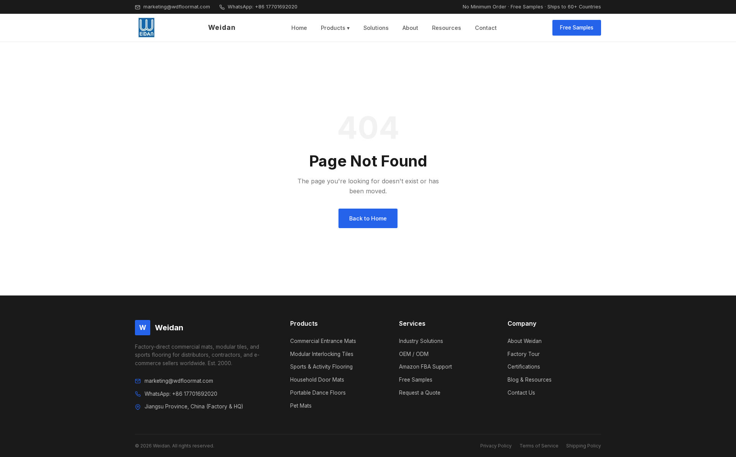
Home (299, 27)
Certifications (524, 367)
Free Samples (576, 27)
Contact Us (521, 393)
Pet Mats (301, 406)
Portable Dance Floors (318, 393)
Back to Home (368, 218)
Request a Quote (419, 393)
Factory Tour (524, 354)
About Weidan (525, 341)
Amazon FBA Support (425, 367)
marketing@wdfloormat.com (176, 7)
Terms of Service (539, 446)
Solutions (376, 27)
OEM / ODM (414, 354)
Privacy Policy (496, 446)
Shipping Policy (583, 446)
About (410, 27)
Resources (446, 27)
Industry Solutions (421, 341)
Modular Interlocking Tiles (321, 354)
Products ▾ (335, 27)
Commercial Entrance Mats (323, 341)
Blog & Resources (530, 380)
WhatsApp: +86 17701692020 (261, 7)
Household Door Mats (317, 380)
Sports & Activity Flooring (321, 367)
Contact (486, 27)
